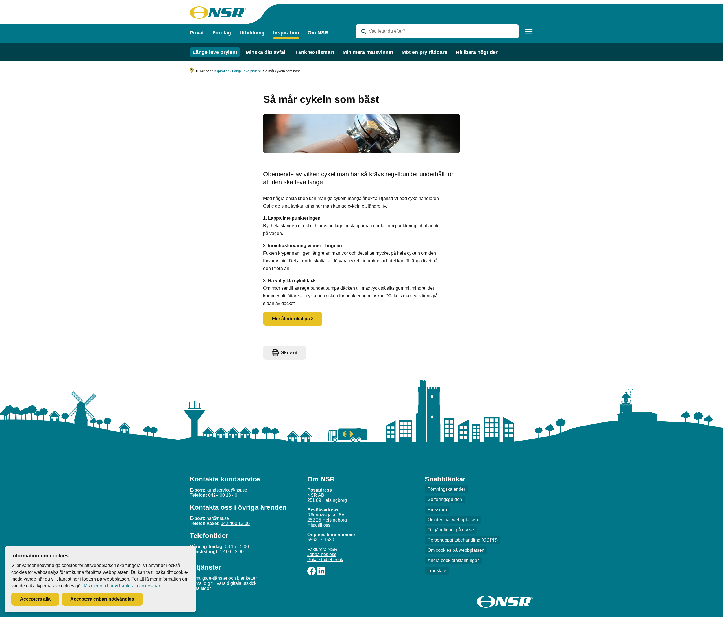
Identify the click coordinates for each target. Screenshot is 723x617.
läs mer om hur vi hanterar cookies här (122, 585)
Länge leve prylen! (215, 52)
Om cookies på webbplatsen (456, 550)
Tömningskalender (446, 489)
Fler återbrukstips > (292, 318)
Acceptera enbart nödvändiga (102, 599)
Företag (221, 33)
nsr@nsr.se (217, 518)
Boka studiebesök (325, 559)
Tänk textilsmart (314, 52)
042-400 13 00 (235, 523)
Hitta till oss (318, 525)
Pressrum (437, 509)
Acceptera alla (35, 599)
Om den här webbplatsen (453, 519)
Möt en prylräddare (424, 52)
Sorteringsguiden (445, 499)
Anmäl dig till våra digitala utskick (223, 583)
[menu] (528, 31)
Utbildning (252, 33)
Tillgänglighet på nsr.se (451, 529)
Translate (437, 570)
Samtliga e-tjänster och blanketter (223, 578)
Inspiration (286, 33)
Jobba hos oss (321, 554)
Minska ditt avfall (266, 52)
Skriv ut (289, 352)
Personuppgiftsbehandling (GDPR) (463, 540)
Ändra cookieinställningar (453, 560)
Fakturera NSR (322, 549)
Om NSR (318, 33)
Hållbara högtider (477, 52)
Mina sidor (200, 588)
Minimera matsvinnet (368, 52)
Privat (197, 33)
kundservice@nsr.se (226, 490)
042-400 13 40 (222, 495)
